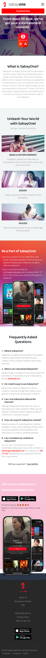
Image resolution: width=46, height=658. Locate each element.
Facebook (6, 653)
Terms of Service (23, 621)
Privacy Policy (23, 617)
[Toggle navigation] (43, 4)
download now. (14, 379)
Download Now (23, 11)
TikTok (25, 653)
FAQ (23, 605)
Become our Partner (23, 601)
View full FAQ (32, 464)
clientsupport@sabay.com (14, 272)
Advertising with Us (23, 613)
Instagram (17, 653)
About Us (23, 597)
